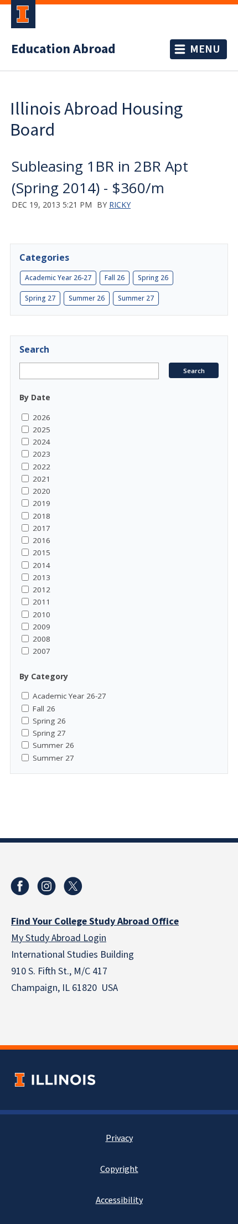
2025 (41, 430)
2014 (41, 565)
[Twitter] (73, 886)
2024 (41, 442)
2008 (41, 639)
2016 (41, 540)
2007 (41, 651)
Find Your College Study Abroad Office (95, 921)
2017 (41, 528)
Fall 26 (115, 277)
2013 (41, 577)
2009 (41, 627)
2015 (41, 552)
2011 (41, 602)
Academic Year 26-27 (58, 277)
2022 (41, 467)
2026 (41, 417)
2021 (41, 479)
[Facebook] (20, 886)
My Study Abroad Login (58, 938)
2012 (41, 590)
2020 (41, 491)
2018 (41, 516)
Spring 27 (40, 298)
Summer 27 (136, 298)
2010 (41, 614)
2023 (41, 454)
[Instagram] (46, 886)
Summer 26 (87, 298)
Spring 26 (153, 277)
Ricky (120, 204)
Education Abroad (63, 49)
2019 (41, 503)
